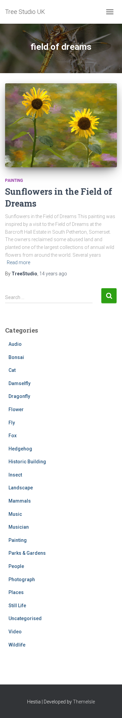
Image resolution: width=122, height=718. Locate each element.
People (16, 566)
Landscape (20, 487)
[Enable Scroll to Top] (108, 704)
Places (16, 592)
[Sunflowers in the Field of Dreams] (61, 125)
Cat (12, 370)
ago (53, 273)
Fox (12, 435)
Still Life (17, 605)
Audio (15, 344)
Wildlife (16, 645)
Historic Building (27, 461)
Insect (15, 475)
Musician (18, 527)
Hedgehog (20, 448)
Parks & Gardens (27, 553)
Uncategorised (25, 618)
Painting (14, 180)
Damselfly (19, 383)
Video (15, 631)
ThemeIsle (84, 701)
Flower (16, 409)
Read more (18, 262)
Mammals (19, 501)
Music (15, 514)
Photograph (21, 579)
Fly (11, 422)
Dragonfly (19, 396)
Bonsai (16, 357)
